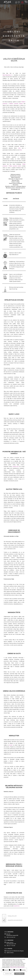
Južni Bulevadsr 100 (11, 943)
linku (21, 149)
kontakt (10, 745)
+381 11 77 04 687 (10, 945)
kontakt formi (16, 466)
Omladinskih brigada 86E (12, 935)
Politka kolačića (13, 967)
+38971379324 (10, 952)
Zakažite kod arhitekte (14, 920)
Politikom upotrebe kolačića (16, 103)
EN (25, 1)
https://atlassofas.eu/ (7, 75)
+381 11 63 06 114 (10, 937)
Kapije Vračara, (10, 942)
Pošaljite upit (12, 916)
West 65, (8, 934)
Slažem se (20, 973)
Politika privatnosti (20, 967)
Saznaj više (8, 973)
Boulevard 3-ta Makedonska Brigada (15, 950)
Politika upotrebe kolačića (15, 166)
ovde (19, 148)
